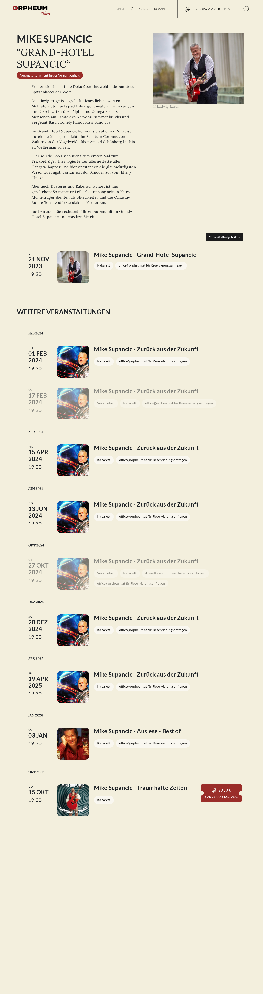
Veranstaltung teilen (224, 237)
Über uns (139, 9)
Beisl (120, 9)
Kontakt (162, 9)
